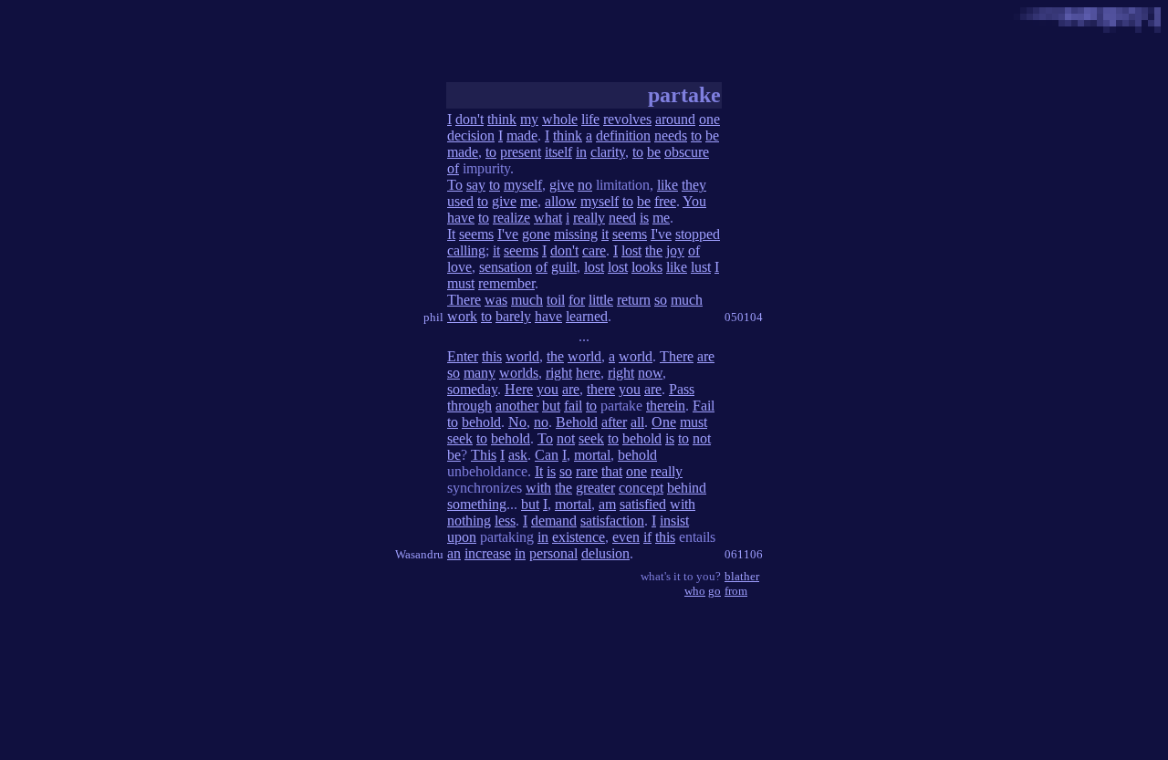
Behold (577, 422)
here (588, 372)
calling (466, 250)
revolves (627, 119)
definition (623, 135)
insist (674, 520)
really (589, 217)
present (520, 152)
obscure (686, 152)
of (453, 168)
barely (513, 316)
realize (511, 217)
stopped (697, 234)
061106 (744, 554)
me (528, 201)
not (566, 438)
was (496, 299)
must (460, 283)
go (714, 591)
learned (587, 316)
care (594, 250)
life (590, 119)
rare (587, 471)
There (464, 299)
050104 (744, 317)
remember (506, 283)
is (644, 217)
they (694, 185)
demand (554, 520)
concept (641, 487)
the (653, 250)
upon (461, 537)
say (475, 185)
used (460, 201)
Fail (703, 405)
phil (433, 317)
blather (742, 576)
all (637, 422)
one (709, 119)
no (585, 185)
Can (546, 455)
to (696, 135)
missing (576, 234)
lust (701, 267)
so (660, 299)
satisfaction (612, 520)
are (705, 356)
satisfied (643, 504)
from (736, 591)
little (601, 299)
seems (476, 234)
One (664, 422)
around (675, 119)
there (601, 389)
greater (595, 487)
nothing (469, 520)
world (522, 356)
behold (481, 422)
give (561, 185)
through (469, 405)
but (551, 405)
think (501, 119)
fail (573, 405)
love (459, 267)
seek (460, 438)
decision (471, 135)
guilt (564, 267)
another (516, 405)
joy (675, 250)
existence (578, 537)
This (483, 455)
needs (670, 135)
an (454, 553)
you (547, 389)
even (626, 537)
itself (558, 152)
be (712, 135)
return (634, 299)
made (521, 135)
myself (523, 185)
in (581, 152)
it (605, 234)
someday (472, 389)
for (576, 299)
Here (519, 389)
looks (646, 267)
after (614, 422)
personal (553, 553)
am (607, 504)
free (665, 201)
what (548, 217)
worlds (518, 372)
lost (631, 250)
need (622, 217)
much (527, 299)
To (455, 185)
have (460, 217)
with (538, 487)
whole (560, 119)
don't (469, 119)
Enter (462, 356)
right (559, 372)
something (476, 504)
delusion (605, 553)
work (462, 316)
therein (665, 405)
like (667, 185)
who (694, 591)
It (451, 234)
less (505, 520)
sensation (505, 267)
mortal (592, 455)
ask (517, 455)
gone (536, 234)
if (647, 537)
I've (507, 234)
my (529, 119)
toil (556, 299)
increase (487, 553)
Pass (681, 389)
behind (686, 487)
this (492, 356)
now (650, 372)
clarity (607, 152)
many (479, 372)
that (611, 471)
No (517, 422)
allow (561, 201)
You (694, 201)
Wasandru (419, 554)
